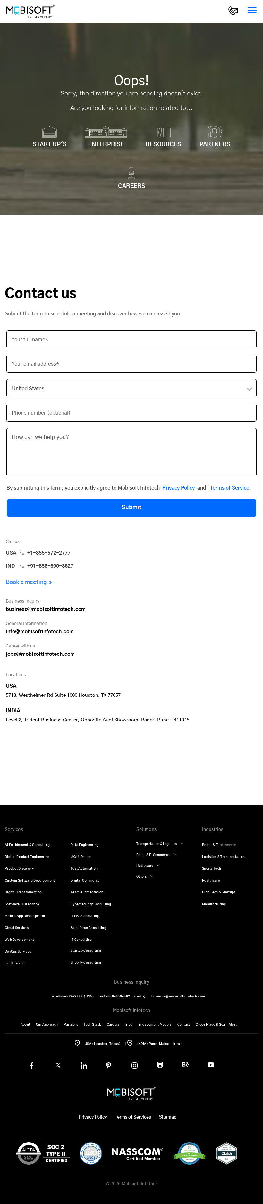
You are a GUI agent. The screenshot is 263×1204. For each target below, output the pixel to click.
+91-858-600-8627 (123, 996)
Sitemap (167, 1117)
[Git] (160, 1065)
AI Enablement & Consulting (27, 845)
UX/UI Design (81, 856)
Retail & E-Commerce (153, 855)
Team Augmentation (87, 892)
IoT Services (14, 963)
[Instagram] (135, 1065)
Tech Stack (92, 1024)
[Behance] (185, 1064)
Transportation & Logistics (156, 844)
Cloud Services (17, 928)
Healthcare (144, 865)
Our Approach (47, 1024)
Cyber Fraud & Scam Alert (216, 1024)
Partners (71, 1024)
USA (38, 553)
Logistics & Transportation (223, 856)
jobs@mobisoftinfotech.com (40, 654)
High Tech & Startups (219, 892)
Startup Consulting (86, 950)
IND (39, 566)
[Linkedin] (84, 1065)
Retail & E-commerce (219, 845)
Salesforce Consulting (88, 928)
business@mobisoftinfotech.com (46, 609)
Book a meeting (26, 582)
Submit (131, 507)
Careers (113, 1024)
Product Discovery (19, 868)
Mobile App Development (25, 916)
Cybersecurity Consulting (91, 904)
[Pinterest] (108, 1065)
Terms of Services (133, 1117)
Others (141, 876)
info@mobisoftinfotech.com (40, 631)
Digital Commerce (85, 880)
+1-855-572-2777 (73, 996)
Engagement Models (155, 1024)
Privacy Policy (178, 488)
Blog (129, 1024)
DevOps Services (18, 951)
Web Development (19, 939)
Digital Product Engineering (27, 856)
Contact (183, 1024)
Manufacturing (214, 904)
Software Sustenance (22, 904)
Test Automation (84, 868)
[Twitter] (58, 1065)
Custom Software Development (30, 880)
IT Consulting (81, 939)
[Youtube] (211, 1064)
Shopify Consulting (86, 962)
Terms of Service (229, 488)
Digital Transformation (23, 892)
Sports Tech (211, 868)
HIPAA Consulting (85, 916)
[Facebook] (31, 1065)
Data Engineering (84, 845)
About (25, 1024)
